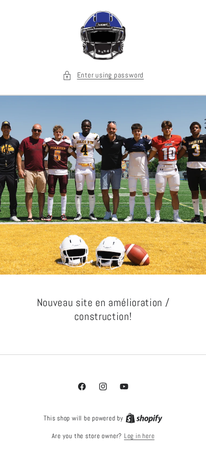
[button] (103, 75)
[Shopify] (144, 418)
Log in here (139, 435)
